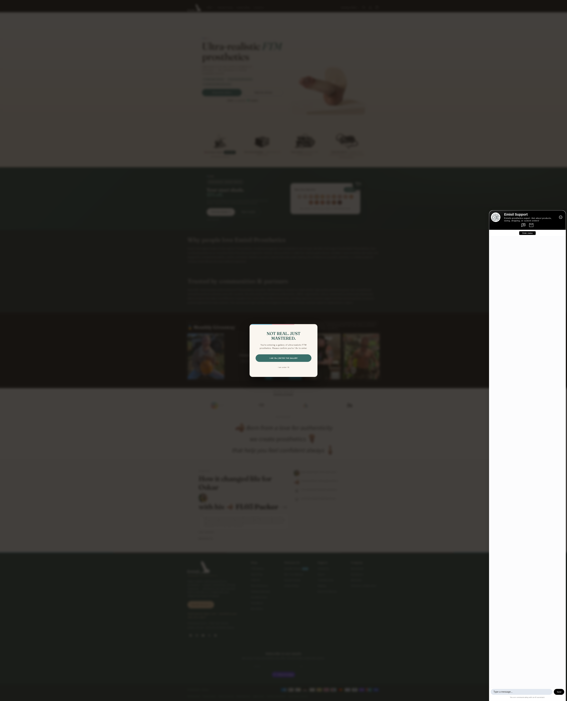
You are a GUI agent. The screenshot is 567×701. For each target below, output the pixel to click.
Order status (527, 233)
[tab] (523, 225)
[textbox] (521, 692)
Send (559, 692)
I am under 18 (283, 367)
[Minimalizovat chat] (560, 217)
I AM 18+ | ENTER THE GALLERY (283, 358)
